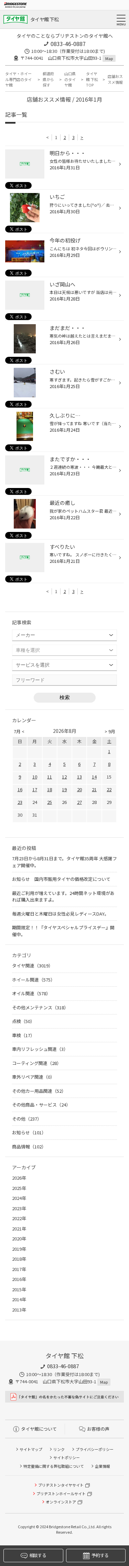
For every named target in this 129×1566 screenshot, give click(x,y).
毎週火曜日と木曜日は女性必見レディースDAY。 (60, 913)
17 (34, 789)
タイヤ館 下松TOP (92, 79)
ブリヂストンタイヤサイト (61, 1485)
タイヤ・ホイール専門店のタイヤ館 (18, 79)
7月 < (19, 731)
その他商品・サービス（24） (41, 1104)
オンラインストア (61, 1502)
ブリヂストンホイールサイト (61, 1493)
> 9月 (110, 731)
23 (20, 802)
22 (109, 789)
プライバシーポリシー (95, 1449)
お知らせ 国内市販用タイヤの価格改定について (61, 879)
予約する (100, 1555)
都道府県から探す (48, 79)
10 (34, 776)
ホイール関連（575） (33, 979)
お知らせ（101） (29, 1132)
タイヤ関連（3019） (32, 965)
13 (79, 776)
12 (64, 776)
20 (79, 789)
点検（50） (23, 1021)
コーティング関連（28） (36, 1063)
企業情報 (102, 1466)
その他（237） (27, 1118)
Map (109, 58)
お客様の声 (98, 1429)
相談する (37, 1555)
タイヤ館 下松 (44, 19)
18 (49, 789)
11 (49, 776)
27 (79, 802)
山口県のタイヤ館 (70, 79)
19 (64, 789)
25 (49, 802)
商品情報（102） (29, 1146)
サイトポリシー (66, 1457)
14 (94, 776)
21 (94, 789)
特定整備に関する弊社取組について (53, 1466)
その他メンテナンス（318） (40, 1007)
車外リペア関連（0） (33, 1077)
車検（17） (23, 1035)
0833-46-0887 (68, 43)
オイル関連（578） (31, 993)
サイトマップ (31, 1449)
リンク (59, 1449)
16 (20, 789)
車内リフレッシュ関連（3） (40, 1049)
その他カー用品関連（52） (39, 1091)
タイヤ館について (39, 1429)
